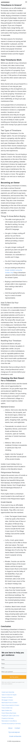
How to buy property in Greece (10, 705)
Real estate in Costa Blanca (9, 721)
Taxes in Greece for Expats (9, 695)
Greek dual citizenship (8, 692)
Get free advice (14, 677)
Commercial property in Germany (11, 723)
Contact (17, 728)
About (10, 728)
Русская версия (14, 732)
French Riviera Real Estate (9, 713)
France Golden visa (7, 708)
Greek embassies (15, 736)
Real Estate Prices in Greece (9, 702)
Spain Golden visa (7, 710)
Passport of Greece (7, 697)
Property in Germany (8, 718)
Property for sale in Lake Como (10, 715)
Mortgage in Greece (7, 700)
